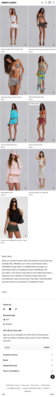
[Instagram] (4, 308)
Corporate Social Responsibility (32, 388)
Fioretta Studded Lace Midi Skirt (38, 192)
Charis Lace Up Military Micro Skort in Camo (14, 240)
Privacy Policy (35, 385)
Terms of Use (25, 385)
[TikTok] (16, 308)
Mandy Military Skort (7, 192)
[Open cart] (49, 2)
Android (8, 324)
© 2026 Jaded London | (13, 385)
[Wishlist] (46, 3)
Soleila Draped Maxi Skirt (36, 97)
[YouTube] (10, 308)
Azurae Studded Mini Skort (9, 145)
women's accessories (17, 282)
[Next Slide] (25, 26)
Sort (3, 394)
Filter (52, 394)
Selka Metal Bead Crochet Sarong (11, 97)
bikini (8, 273)
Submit (46, 347)
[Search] (42, 2)
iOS (7, 319)
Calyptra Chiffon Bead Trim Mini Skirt (12, 49)
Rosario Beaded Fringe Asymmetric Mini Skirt (42, 49)
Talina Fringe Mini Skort (36, 145)
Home (4, 292)
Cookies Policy (45, 385)
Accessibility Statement (14, 388)
